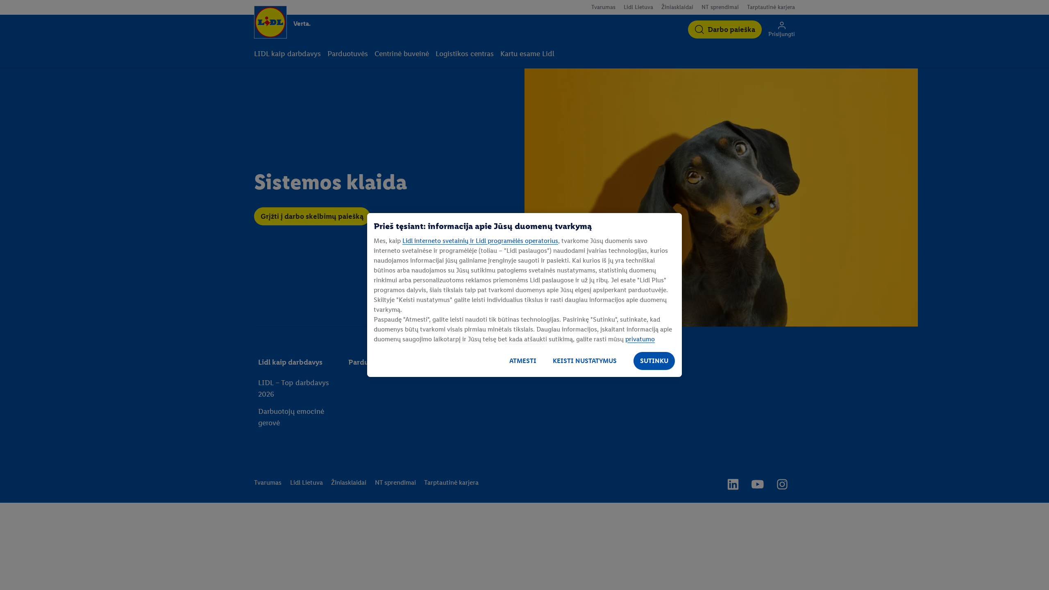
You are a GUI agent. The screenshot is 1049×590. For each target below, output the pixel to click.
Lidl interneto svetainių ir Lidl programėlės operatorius (480, 241)
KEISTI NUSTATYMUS (585, 361)
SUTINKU (654, 361)
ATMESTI (522, 361)
